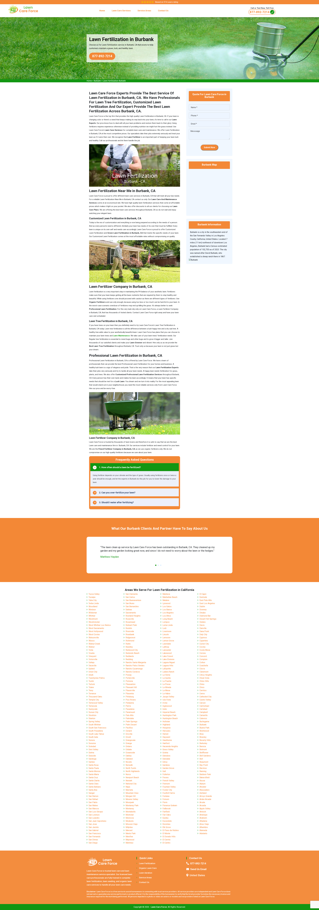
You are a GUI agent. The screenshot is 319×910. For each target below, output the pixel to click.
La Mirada (166, 687)
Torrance (92, 693)
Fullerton (166, 774)
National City (131, 784)
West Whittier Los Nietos (100, 625)
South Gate (93, 737)
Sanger (92, 793)
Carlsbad (203, 709)
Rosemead (130, 622)
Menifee (129, 836)
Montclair (130, 815)
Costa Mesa (204, 650)
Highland (166, 724)
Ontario (129, 746)
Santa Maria (94, 774)
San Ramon (93, 796)
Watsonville (94, 637)
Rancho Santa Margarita (136, 662)
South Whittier (95, 724)
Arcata (202, 802)
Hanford (165, 743)
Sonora (92, 740)
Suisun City (93, 712)
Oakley (129, 756)
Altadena (203, 821)
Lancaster (166, 650)
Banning (202, 771)
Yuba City (93, 600)
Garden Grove (168, 768)
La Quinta (166, 678)
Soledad (92, 746)
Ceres (202, 693)
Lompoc (166, 622)
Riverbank (130, 634)
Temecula (93, 706)
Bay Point (203, 765)
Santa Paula (94, 768)
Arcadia (202, 805)
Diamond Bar (205, 616)
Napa (128, 787)
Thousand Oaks (95, 696)
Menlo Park (131, 833)
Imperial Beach (168, 712)
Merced (129, 830)
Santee (92, 762)
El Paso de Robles (170, 830)
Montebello (131, 812)
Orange (129, 743)
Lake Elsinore (168, 659)
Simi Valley (93, 749)
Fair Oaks (166, 815)
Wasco (92, 640)
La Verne (166, 675)
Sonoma (92, 743)
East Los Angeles (207, 603)
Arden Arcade (205, 799)
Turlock (92, 684)
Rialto (128, 644)
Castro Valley (205, 700)
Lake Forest (167, 656)
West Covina (94, 634)
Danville (202, 628)
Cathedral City (205, 696)
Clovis (202, 668)
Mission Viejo (132, 824)
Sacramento (131, 613)
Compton (203, 659)
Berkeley (203, 743)
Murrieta (129, 790)
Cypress (203, 637)
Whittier (92, 616)
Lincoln (165, 634)
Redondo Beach (132, 653)
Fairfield (166, 812)
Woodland (93, 606)
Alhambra (203, 827)
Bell (201, 759)
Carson (202, 703)
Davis (201, 625)
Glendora (166, 756)
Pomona (129, 681)
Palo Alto (130, 715)
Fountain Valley (169, 787)
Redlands (130, 656)
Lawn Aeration (145, 873)
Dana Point (204, 631)
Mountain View (132, 793)
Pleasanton (130, 684)
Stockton (92, 715)
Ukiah (91, 675)
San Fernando (94, 836)
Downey (203, 609)
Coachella (203, 665)
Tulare (91, 687)
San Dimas (93, 839)
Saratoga (92, 759)
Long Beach (167, 619)
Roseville (130, 619)
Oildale (129, 749)
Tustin (91, 681)
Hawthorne (167, 740)
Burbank (97, 81)
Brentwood (204, 731)
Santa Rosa (93, 765)
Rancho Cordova (133, 672)
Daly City (203, 634)
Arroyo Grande (205, 796)
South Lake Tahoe (96, 734)
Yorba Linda (94, 603)
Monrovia (130, 818)
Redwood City (132, 650)
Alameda (203, 830)
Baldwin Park (205, 774)
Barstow (203, 768)
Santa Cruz (93, 777)
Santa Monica (94, 771)
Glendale (166, 759)
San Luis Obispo (96, 812)
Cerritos (202, 690)
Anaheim (203, 818)
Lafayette (166, 668)
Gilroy (164, 762)
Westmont (93, 619)
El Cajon (202, 594)
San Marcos (94, 808)
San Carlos (130, 597)
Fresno (165, 777)
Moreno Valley (132, 799)
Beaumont (203, 762)
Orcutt (128, 737)
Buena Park (204, 728)
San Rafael (93, 799)
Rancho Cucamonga (134, 668)
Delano (202, 622)
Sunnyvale (93, 709)
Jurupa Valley (168, 696)
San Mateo (93, 805)
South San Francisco (97, 728)
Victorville (93, 659)
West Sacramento (96, 628)
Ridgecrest (130, 637)
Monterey (130, 808)
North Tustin (131, 768)
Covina (202, 647)
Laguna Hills (167, 665)
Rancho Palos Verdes (135, 665)
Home (102, 10)
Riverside (130, 631)
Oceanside (130, 752)
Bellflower (203, 752)
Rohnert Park (131, 625)
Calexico (203, 718)
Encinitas (166, 824)
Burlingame (204, 721)
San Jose (93, 824)
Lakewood (167, 653)
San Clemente (132, 594)
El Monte (166, 833)
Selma (91, 752)
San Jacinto (94, 827)
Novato (129, 762)
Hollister (166, 721)
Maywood (130, 839)
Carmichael (204, 706)
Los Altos (166, 616)
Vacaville (92, 665)
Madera (165, 600)
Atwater (202, 787)
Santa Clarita (94, 780)
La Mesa (166, 690)
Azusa (202, 780)
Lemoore (166, 637)
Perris (128, 706)
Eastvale (203, 597)
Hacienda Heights (170, 746)
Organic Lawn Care (148, 868)
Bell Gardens (205, 756)
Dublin (202, 606)
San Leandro (94, 818)
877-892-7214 (259, 12)
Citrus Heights (205, 675)
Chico (201, 687)
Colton (202, 662)
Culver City (204, 644)
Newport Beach (132, 777)
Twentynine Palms (97, 678)
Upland (92, 668)
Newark (129, 780)
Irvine (164, 703)
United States (197, 875)
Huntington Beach (170, 718)
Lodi (164, 628)
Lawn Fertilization (147, 863)
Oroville (129, 734)
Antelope (203, 815)
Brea (201, 734)
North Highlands (133, 771)
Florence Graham (169, 805)
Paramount (130, 712)
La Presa (166, 684)
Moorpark (130, 802)
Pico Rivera (131, 700)
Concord (203, 656)
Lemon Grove (168, 640)
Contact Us (163, 10)
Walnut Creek (94, 644)
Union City (93, 672)
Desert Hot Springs (207, 619)
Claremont (203, 672)
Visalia (91, 653)
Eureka (165, 818)
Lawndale (166, 644)
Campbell (203, 712)
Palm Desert (131, 724)
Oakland (129, 759)
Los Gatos (166, 606)
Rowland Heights (133, 616)
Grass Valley (167, 749)
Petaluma (130, 703)
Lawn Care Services (121, 10)
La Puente (166, 681)
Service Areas (144, 10)
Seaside (92, 756)
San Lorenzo (94, 815)
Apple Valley (204, 808)
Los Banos (167, 609)
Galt (164, 771)
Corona (202, 653)
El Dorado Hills (168, 836)
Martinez (129, 843)
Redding (129, 659)
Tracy (91, 690)
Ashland (202, 793)
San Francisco (95, 833)
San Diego (93, 843)
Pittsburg (130, 696)
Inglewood (167, 706)
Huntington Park (169, 715)
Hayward (166, 737)
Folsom (165, 799)
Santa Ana (93, 790)
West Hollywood (96, 631)
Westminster (94, 622)
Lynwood (166, 603)
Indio (164, 709)
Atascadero (204, 790)
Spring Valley (94, 721)
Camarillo (203, 715)
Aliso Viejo (204, 824)
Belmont (203, 749)
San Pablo (93, 802)
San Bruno (130, 603)
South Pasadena (96, 731)
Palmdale (130, 718)
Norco (128, 774)
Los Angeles (168, 613)
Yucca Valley (94, 594)
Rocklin (129, 628)
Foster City (167, 790)
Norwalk (129, 765)
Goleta (165, 752)
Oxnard (129, 731)
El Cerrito (166, 839)
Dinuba (202, 613)
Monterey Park (132, 805)
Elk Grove (166, 827)
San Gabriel (93, 830)
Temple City (94, 700)
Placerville (130, 690)
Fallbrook (166, 808)
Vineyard (92, 656)
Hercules (166, 731)
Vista (91, 650)
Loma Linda (167, 625)
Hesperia (166, 728)
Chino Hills (204, 681)
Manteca (166, 594)
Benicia (202, 746)
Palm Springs (131, 721)
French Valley (168, 780)
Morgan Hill (131, 796)
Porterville (130, 678)
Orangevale (130, 740)
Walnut (91, 647)
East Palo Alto (205, 600)
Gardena (166, 765)
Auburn (202, 784)
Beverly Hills (205, 740)
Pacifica (129, 728)
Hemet (165, 734)
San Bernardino (132, 606)
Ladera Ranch (168, 672)
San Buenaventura (133, 600)
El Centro (166, 843)
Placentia (130, 693)
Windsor (92, 609)
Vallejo (91, 662)
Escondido (167, 821)
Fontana (165, 796)
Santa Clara (93, 784)
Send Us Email (198, 869)
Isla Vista (166, 700)
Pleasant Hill (131, 687)
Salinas (129, 609)
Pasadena (130, 709)
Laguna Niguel (168, 662)
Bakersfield (204, 777)
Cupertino (203, 640)
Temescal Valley (96, 703)
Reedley (129, 647)
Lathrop (165, 647)
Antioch (202, 812)
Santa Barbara (95, 787)
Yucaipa (92, 597)
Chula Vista (204, 678)
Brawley (202, 737)
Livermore (166, 631)
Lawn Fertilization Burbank (114, 81)
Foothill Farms (168, 793)
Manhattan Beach (169, 597)
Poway (129, 675)
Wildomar (93, 613)
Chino (201, 684)
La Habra (166, 693)
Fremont (166, 784)
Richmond (130, 640)
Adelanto (203, 833)
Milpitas (129, 827)
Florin (164, 802)
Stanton (92, 718)
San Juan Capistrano (97, 821)
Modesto (130, 821)
